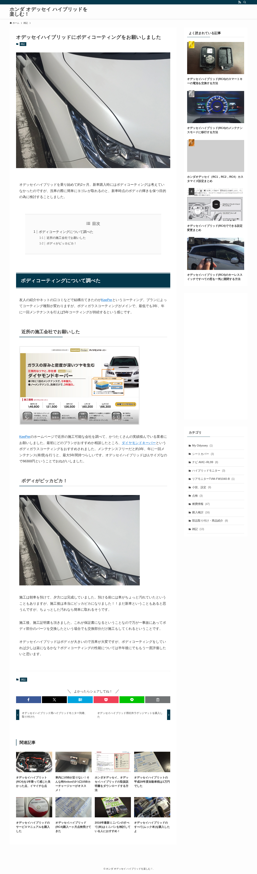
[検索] (244, 2)
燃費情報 (201, 503)
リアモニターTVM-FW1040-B (213, 478)
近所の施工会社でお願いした (66, 237)
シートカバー (203, 453)
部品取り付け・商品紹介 (210, 520)
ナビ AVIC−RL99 (205, 462)
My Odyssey (202, 445)
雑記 (23, 44)
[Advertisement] (215, 356)
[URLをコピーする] (157, 699)
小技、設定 (201, 487)
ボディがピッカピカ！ (62, 243)
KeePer (106, 300)
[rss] (239, 2)
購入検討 (201, 512)
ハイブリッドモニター (208, 470)
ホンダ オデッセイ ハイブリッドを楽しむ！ (49, 11)
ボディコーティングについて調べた (66, 232)
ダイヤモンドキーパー (139, 443)
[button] (28, 699)
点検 (197, 495)
